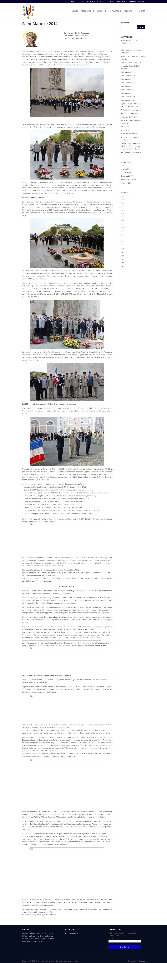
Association (86, 11)
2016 (122, 228)
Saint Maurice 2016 (128, 76)
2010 (122, 249)
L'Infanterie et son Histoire (131, 110)
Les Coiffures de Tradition (130, 113)
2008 (122, 256)
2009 (122, 252)
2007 (122, 259)
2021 (122, 210)
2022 (122, 207)
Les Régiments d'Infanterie (131, 152)
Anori (123, 165)
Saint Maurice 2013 (128, 86)
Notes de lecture (127, 179)
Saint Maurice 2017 (128, 72)
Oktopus (141, 961)
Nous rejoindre (69, 2)
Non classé (125, 176)
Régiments (91, 2)
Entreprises (121, 2)
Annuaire (141, 2)
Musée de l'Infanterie (129, 134)
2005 (122, 266)
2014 (122, 235)
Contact (141, 11)
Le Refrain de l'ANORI (129, 117)
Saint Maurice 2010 (128, 97)
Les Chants (125, 127)
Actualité (128, 11)
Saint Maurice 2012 (128, 90)
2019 (122, 217)
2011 (122, 245)
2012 (122, 242)
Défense (124, 169)
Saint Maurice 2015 (128, 79)
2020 (122, 214)
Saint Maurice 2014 (128, 83)
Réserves (124, 183)
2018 (122, 221)
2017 (122, 224)
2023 (122, 203)
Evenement (132, 2)
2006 (122, 263)
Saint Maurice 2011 (128, 93)
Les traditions (115, 11)
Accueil (75, 11)
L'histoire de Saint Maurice (131, 62)
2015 (122, 231)
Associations (102, 2)
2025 (122, 196)
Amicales (112, 2)
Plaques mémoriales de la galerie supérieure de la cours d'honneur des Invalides (132, 146)
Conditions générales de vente (67, 961)
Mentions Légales (48, 961)
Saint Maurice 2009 (128, 100)
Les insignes (125, 130)
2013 (122, 238)
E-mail (111, 938)
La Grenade (81, 2)
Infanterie (124, 46)
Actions (100, 11)
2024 (122, 200)
